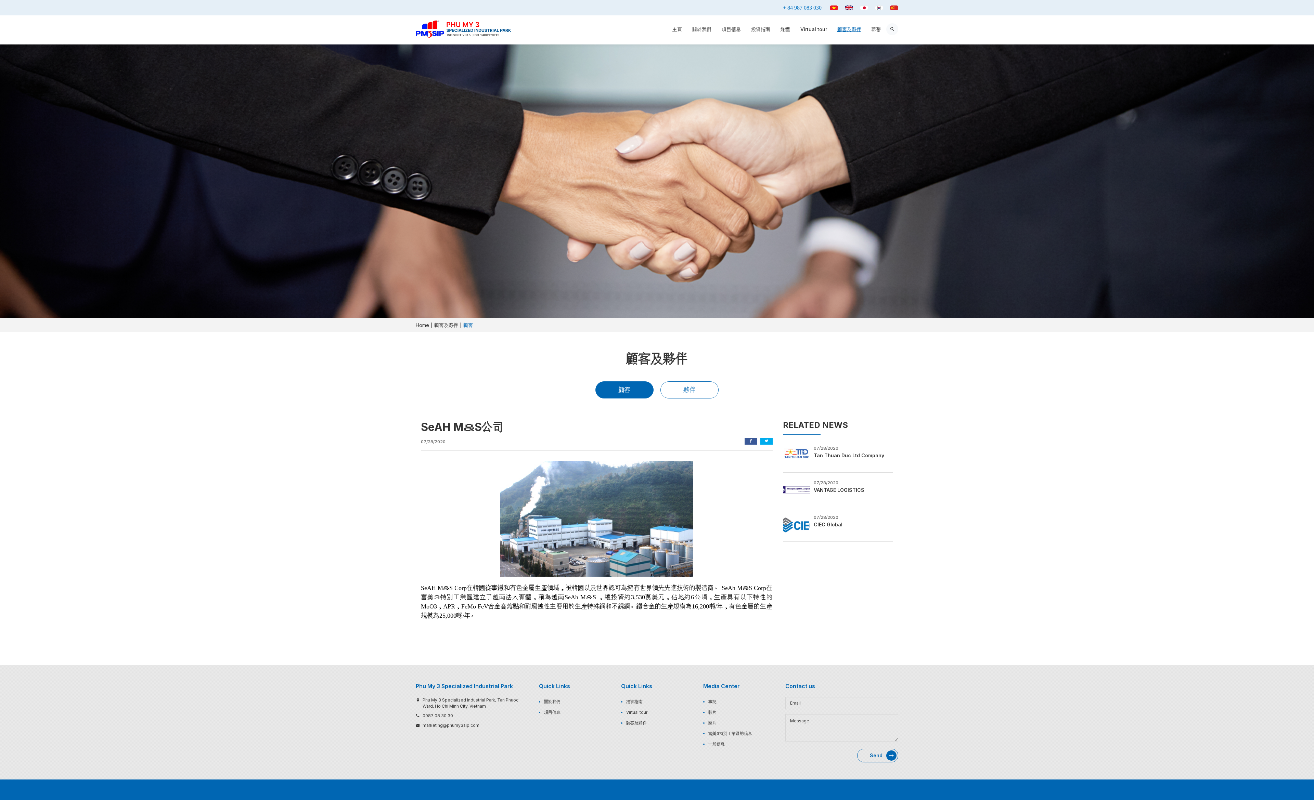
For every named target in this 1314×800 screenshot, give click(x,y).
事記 (712, 701)
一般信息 (716, 744)
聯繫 (876, 29)
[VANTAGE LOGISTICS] (796, 489)
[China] (894, 7)
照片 (712, 722)
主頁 (677, 29)
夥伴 (689, 389)
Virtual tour (813, 29)
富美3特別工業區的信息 (730, 733)
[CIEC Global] (796, 523)
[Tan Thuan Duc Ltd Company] (796, 454)
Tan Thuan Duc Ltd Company (849, 455)
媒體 (785, 29)
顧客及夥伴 (849, 29)
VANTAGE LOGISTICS (839, 490)
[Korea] (879, 7)
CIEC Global (828, 524)
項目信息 (731, 29)
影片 (712, 712)
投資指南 (760, 29)
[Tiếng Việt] (834, 7)
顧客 (624, 389)
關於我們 (701, 29)
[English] (849, 7)
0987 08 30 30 (438, 715)
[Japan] (864, 7)
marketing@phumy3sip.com (451, 725)
